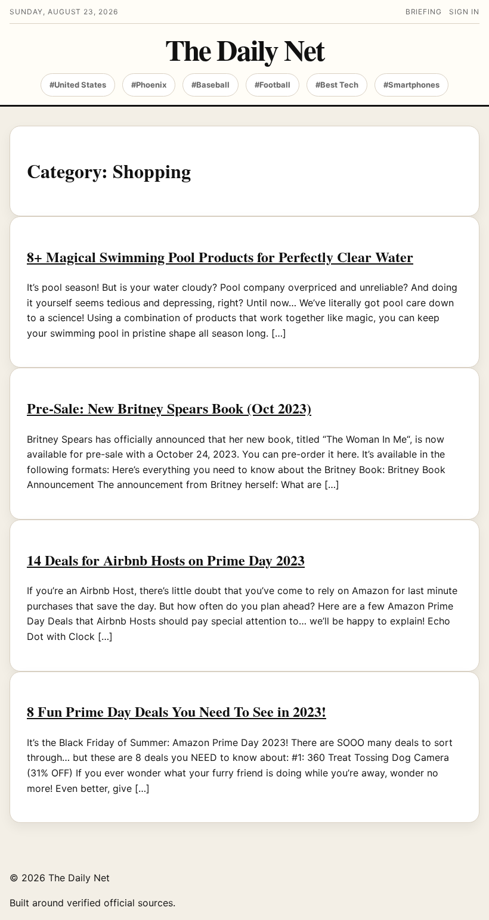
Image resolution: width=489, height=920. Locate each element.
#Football (272, 84)
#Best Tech (336, 84)
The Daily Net (244, 50)
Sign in (464, 11)
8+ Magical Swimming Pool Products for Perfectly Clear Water (220, 256)
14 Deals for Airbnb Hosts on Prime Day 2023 (166, 559)
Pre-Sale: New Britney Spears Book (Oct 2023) (169, 407)
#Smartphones (411, 84)
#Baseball (210, 84)
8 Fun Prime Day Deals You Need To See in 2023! (176, 711)
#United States (77, 84)
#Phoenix (148, 84)
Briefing (424, 11)
